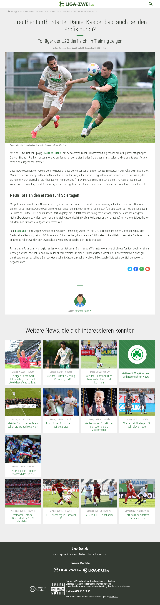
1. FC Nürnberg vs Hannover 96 (61, 516)
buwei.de (70, 586)
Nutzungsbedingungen (65, 554)
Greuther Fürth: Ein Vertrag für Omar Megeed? (61, 377)
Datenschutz (86, 554)
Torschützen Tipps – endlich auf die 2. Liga (61, 425)
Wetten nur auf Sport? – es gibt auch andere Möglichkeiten (99, 426)
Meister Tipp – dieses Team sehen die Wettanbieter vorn (23, 425)
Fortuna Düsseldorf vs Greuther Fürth (137, 516)
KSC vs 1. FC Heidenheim (99, 515)
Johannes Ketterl (83, 311)
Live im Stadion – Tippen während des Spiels (23, 472)
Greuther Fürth (51, 153)
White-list (113, 596)
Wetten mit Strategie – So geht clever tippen (137, 425)
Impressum (101, 554)
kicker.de (20, 230)
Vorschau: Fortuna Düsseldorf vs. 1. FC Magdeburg (23, 518)
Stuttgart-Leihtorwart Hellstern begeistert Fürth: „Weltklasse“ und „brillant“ (23, 379)
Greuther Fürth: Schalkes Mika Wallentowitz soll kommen (99, 379)
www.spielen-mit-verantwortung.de (94, 586)
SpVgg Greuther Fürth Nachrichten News (27, 11)
